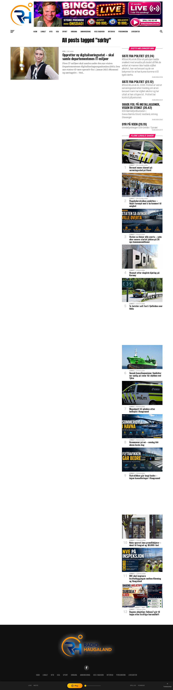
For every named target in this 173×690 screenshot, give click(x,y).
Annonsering (86, 31)
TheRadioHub (167, 686)
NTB (50, 31)
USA (57, 31)
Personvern (123, 31)
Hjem (35, 31)
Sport (64, 31)
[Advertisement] (142, 328)
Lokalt (43, 31)
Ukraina (74, 31)
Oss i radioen (99, 31)
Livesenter (135, 31)
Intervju (111, 31)
